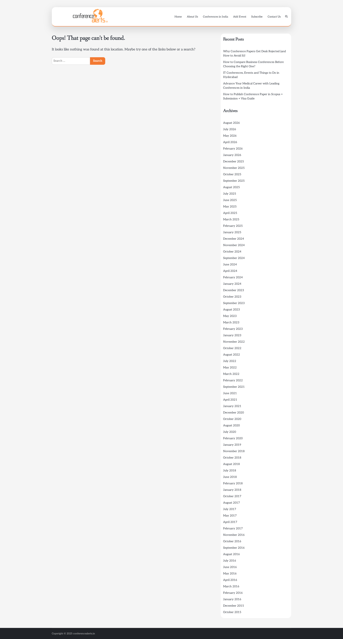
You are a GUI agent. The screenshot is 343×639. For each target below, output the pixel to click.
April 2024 (230, 271)
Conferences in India (215, 16)
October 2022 (232, 348)
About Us (192, 16)
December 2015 (233, 606)
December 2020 (233, 412)
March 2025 (231, 219)
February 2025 (233, 226)
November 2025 (234, 168)
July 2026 (229, 129)
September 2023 (234, 303)
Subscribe (257, 16)
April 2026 (230, 142)
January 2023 (232, 335)
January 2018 (232, 490)
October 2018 (232, 457)
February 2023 (233, 329)
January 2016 (232, 599)
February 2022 (233, 380)
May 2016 (230, 573)
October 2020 (232, 419)
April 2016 (230, 580)
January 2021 (232, 406)
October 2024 (232, 251)
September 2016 (234, 548)
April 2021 (230, 399)
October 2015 (232, 612)
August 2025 (231, 187)
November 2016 (234, 535)
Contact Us (274, 16)
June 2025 (230, 200)
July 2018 (229, 470)
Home (178, 16)
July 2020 (229, 432)
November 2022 (234, 342)
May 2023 (230, 316)
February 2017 (233, 528)
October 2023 (232, 296)
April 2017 (230, 522)
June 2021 (230, 393)
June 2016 (230, 567)
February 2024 (233, 277)
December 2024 (233, 239)
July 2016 (229, 560)
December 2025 (233, 161)
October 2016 (232, 541)
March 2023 (231, 322)
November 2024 (234, 245)
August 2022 (231, 354)
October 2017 (232, 496)
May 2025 (230, 206)
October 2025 (232, 174)
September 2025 (234, 181)
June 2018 (230, 477)
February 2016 (233, 593)
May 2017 (230, 515)
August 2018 (231, 464)
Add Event (239, 16)
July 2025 (229, 193)
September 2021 (234, 387)
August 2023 (231, 309)
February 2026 (233, 148)
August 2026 (231, 123)
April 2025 (230, 213)
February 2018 (233, 483)
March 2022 (231, 374)
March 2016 (231, 586)
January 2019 (232, 445)
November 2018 (234, 451)
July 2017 (229, 509)
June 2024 (230, 264)
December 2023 (233, 290)
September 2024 (234, 258)
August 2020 (231, 425)
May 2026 (230, 136)
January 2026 (232, 155)
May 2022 (230, 367)
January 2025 (232, 232)
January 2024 (232, 284)
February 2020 (233, 438)
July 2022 (229, 361)
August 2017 (231, 503)
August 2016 (231, 554)
